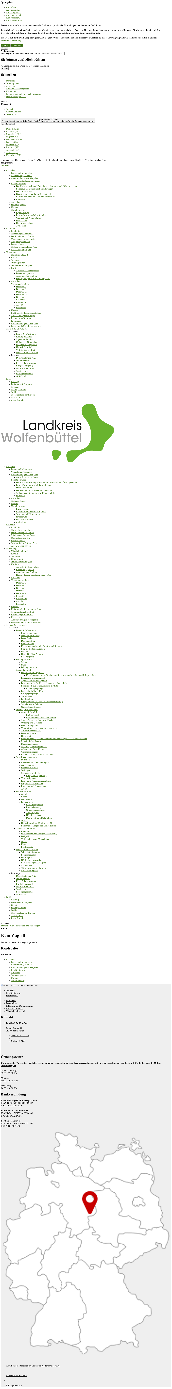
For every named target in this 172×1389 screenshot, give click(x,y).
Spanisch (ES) (12, 150)
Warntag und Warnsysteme (28, 218)
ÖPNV (24, 841)
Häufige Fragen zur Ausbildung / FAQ (33, 278)
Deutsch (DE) (12, 129)
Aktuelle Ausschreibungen (28, 181)
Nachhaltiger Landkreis (21, 233)
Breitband (25, 651)
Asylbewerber (27, 765)
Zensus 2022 (17, 397)
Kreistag (15, 381)
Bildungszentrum (29, 667)
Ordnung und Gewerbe (31, 722)
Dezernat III (21, 292)
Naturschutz (26, 799)
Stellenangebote (18, 204)
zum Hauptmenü (13, 12)
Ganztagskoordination (31, 707)
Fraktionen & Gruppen (21, 384)
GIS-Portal (21, 376)
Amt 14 (19, 305)
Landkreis (10, 228)
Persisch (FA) (12, 142)
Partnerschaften (18, 244)
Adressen (35, 66)
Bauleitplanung (28, 643)
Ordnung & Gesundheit (27, 342)
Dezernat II (21, 289)
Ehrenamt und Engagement (33, 786)
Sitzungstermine (18, 389)
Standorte (10, 80)
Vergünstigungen (29, 778)
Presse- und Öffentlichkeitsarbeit (26, 326)
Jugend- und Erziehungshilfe (34, 680)
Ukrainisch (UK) (13, 155)
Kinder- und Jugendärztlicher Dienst (37, 754)
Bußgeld (25, 836)
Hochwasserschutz (24, 223)
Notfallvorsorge (18, 210)
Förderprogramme (24, 373)
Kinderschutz (27, 699)
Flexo (23, 844)
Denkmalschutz (28, 641)
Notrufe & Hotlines (25, 368)
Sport (23, 664)
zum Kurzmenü (13, 17)
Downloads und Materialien (39, 818)
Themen (15, 331)
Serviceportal (12, 114)
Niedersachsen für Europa (23, 394)
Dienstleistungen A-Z (16, 96)
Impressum (11, 1000)
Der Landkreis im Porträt (22, 236)
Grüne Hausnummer (35, 810)
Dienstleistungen (11, 66)
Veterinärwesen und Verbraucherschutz (39, 728)
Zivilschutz (21, 225)
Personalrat (21, 307)
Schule (24, 662)
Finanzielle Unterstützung (33, 678)
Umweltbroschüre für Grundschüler (37, 823)
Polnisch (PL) (12, 144)
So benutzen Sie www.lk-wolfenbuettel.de (35, 196)
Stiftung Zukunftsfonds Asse (24, 247)
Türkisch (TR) (12, 152)
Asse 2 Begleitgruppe (21, 249)
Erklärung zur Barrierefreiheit (19, 1006)
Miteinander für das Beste (23, 239)
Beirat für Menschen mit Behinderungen (34, 189)
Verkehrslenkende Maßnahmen (35, 839)
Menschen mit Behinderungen (35, 762)
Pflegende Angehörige (36, 775)
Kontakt (14, 257)
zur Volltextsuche (14, 20)
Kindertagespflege (34, 688)
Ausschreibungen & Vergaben (24, 178)
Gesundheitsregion (29, 752)
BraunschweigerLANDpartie (34, 862)
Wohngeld (25, 770)
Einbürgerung (32, 715)
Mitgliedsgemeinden (20, 241)
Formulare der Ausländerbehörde (41, 717)
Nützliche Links (33, 815)
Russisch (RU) (12, 147)
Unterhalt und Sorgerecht (32, 672)
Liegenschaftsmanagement (33, 649)
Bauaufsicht (26, 638)
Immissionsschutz (29, 633)
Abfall (24, 794)
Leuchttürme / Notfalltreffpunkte (31, 215)
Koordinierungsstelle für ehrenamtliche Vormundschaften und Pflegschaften (61, 675)
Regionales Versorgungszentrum (36, 781)
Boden (24, 796)
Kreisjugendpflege (29, 693)
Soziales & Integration (26, 344)
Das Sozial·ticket (24, 191)
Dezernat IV (21, 294)
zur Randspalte (13, 10)
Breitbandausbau (28, 855)
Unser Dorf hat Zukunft (32, 654)
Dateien (45, 66)
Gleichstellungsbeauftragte (23, 315)
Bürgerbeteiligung (24, 365)
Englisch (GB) (12, 136)
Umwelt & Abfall (24, 347)
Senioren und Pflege (30, 773)
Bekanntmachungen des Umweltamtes (38, 825)
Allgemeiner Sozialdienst (32, 749)
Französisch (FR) (14, 139)
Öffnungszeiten (13, 83)
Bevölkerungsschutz (30, 725)
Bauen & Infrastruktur (26, 334)
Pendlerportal (27, 847)
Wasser (24, 820)
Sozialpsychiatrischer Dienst (34, 746)
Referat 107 (21, 302)
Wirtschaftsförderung (30, 852)
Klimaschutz (12, 91)
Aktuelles (10, 170)
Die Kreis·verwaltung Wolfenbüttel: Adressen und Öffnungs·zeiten (46, 186)
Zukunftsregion (18, 400)
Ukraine (14, 207)
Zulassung (10, 86)
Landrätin (15, 231)
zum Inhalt (11, 7)
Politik (9, 379)
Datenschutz (11, 1003)
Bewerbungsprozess (25, 273)
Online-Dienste (23, 360)
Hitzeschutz (21, 220)
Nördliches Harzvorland (32, 860)
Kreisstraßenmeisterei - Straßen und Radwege (42, 646)
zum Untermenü (13, 15)
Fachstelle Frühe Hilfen (32, 691)
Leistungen (16, 355)
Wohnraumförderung (30, 635)
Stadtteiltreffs (27, 696)
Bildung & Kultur (24, 336)
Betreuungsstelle (28, 733)
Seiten (25, 66)
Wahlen (14, 392)
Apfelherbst (26, 865)
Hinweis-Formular (14, 1008)
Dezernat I (21, 286)
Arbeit (24, 788)
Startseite (10, 109)
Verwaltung (11, 252)
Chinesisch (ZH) (13, 134)
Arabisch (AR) (13, 131)
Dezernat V (21, 297)
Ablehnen (5, 45)
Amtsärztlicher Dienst (31, 730)
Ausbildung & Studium (26, 276)
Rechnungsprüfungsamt (22, 318)
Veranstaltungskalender (21, 175)
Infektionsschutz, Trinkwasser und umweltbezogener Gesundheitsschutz (54, 738)
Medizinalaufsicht (29, 744)
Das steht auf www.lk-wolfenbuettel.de (34, 194)
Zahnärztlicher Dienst (31, 741)
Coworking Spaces (29, 870)
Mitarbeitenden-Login (16, 1011)
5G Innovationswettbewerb (33, 868)
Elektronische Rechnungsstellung (26, 313)
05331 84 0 (20, 1035)
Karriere (15, 268)
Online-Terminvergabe (21, 265)
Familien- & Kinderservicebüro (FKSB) (39, 686)
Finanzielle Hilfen (29, 767)
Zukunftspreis (32, 812)
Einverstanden (16, 45)
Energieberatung (33, 807)
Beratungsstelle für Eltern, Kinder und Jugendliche (44, 683)
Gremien (15, 387)
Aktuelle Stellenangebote (17, 88)
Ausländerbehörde (29, 712)
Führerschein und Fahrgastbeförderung (23, 94)
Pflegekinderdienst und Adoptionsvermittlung (42, 701)
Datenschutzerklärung (11, 40)
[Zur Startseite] (57, 461)
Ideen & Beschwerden (26, 363)
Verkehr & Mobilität (25, 350)
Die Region (26, 857)
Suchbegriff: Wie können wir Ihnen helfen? (21, 53)
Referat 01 (21, 299)
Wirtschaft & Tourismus (27, 352)
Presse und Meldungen (21, 173)
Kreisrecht (16, 321)
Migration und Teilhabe (32, 783)
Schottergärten (27, 656)
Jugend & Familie (24, 339)
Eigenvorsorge (22, 212)
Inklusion (20, 199)
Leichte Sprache (13, 111)
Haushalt (15, 310)
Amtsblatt (15, 202)
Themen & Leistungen (16, 328)
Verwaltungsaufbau (20, 284)
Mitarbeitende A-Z (19, 255)
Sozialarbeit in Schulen (31, 704)
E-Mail (18, 1041)
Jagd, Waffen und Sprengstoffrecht (37, 720)
